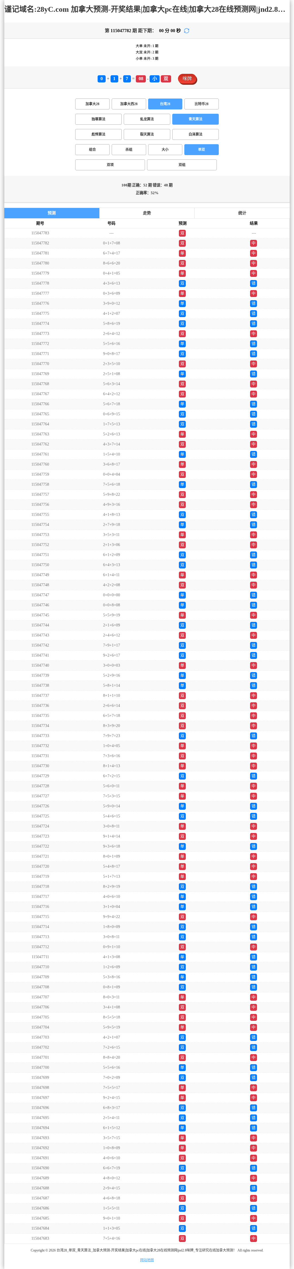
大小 (165, 150)
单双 (201, 150)
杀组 (128, 150)
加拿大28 (92, 104)
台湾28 (165, 104)
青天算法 (195, 119)
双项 (110, 165)
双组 (182, 165)
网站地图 (147, 1260)
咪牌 (187, 78)
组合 (92, 150)
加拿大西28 (129, 104)
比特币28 (201, 104)
